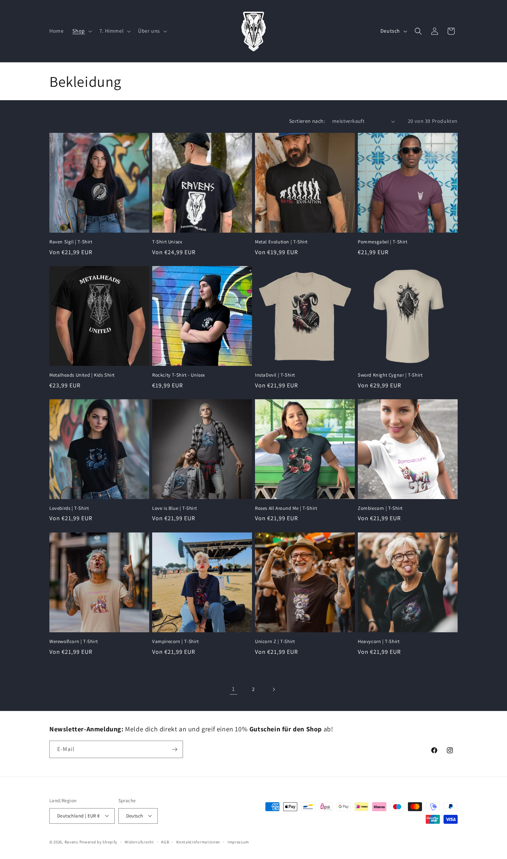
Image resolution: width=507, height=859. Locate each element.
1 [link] (233, 689)
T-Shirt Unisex (167, 242)
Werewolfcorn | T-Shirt (73, 642)
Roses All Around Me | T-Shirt (286, 508)
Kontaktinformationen (198, 841)
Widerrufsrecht (139, 841)
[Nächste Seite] (273, 689)
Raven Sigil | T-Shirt (70, 242)
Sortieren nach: (307, 121)
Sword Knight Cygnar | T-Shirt (390, 375)
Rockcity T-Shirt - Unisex (178, 375)
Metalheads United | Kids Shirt (82, 375)
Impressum (238, 841)
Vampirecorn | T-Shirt (175, 642)
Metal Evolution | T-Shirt (281, 242)
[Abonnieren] (174, 749)
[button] (81, 31)
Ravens (72, 841)
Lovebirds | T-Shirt (69, 508)
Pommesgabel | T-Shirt (383, 242)
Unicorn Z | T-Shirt (275, 642)
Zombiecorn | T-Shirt (380, 508)
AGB (165, 841)
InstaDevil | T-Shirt (275, 375)
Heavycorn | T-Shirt (378, 642)
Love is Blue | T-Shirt (174, 508)
